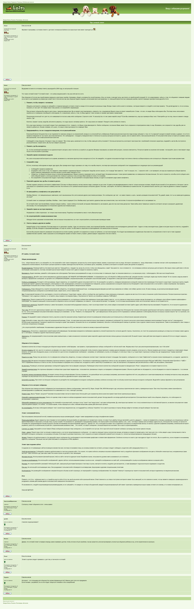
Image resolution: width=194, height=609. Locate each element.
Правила (13, 2)
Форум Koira (6, 2)
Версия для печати (8, 601)
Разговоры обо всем (22, 20)
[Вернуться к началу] (7, 80)
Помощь (19, 2)
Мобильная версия (28, 2)
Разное (13, 20)
